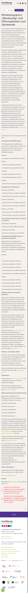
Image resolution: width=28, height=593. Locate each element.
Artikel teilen (20, 10)
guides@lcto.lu (14, 348)
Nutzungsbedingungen (7, 547)
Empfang (14, 514)
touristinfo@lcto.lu (6, 431)
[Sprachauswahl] (23, 3)
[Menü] (25, 3)
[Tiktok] (9, 526)
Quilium (21, 560)
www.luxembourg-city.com (8, 475)
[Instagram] (4, 526)
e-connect (9, 560)
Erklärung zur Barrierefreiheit (9, 553)
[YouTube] (7, 526)
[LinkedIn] (11, 526)
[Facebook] (2, 526)
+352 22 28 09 (7, 536)
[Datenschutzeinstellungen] (3, 590)
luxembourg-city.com (19, 330)
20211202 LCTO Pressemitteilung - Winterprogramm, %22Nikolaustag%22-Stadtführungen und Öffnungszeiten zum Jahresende (14, 499)
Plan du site (4, 557)
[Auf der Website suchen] (18, 3)
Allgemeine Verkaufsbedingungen (10, 551)
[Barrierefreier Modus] (20, 3)
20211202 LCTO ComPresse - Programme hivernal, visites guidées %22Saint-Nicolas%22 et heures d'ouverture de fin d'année (13, 490)
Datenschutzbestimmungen (8, 549)
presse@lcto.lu (14, 482)
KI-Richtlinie (4, 555)
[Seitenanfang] (25, 509)
